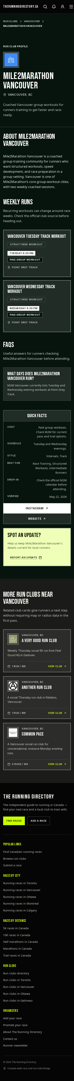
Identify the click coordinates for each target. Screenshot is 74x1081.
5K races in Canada (16, 928)
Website (34, 518)
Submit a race (12, 865)
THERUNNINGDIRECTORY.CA (20, 7)
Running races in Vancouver (21, 890)
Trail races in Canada (17, 955)
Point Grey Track (25, 267)
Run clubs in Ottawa (16, 994)
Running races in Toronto (20, 883)
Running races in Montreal (21, 903)
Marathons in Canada (17, 948)
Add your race (12, 1018)
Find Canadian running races (22, 852)
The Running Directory (28, 796)
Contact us (10, 1039)
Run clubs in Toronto (17, 980)
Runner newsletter (15, 1045)
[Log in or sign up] (63, 7)
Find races (14, 820)
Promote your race (15, 1025)
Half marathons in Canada (20, 942)
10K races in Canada (16, 935)
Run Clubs (10, 21)
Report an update (23, 557)
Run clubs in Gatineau (18, 1000)
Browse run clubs (14, 858)
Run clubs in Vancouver (18, 987)
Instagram (34, 508)
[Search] (45, 7)
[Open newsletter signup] (54, 7)
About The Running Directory (22, 1032)
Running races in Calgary (20, 910)
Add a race (39, 820)
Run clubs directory (16, 973)
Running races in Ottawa (19, 897)
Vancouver (32, 21)
